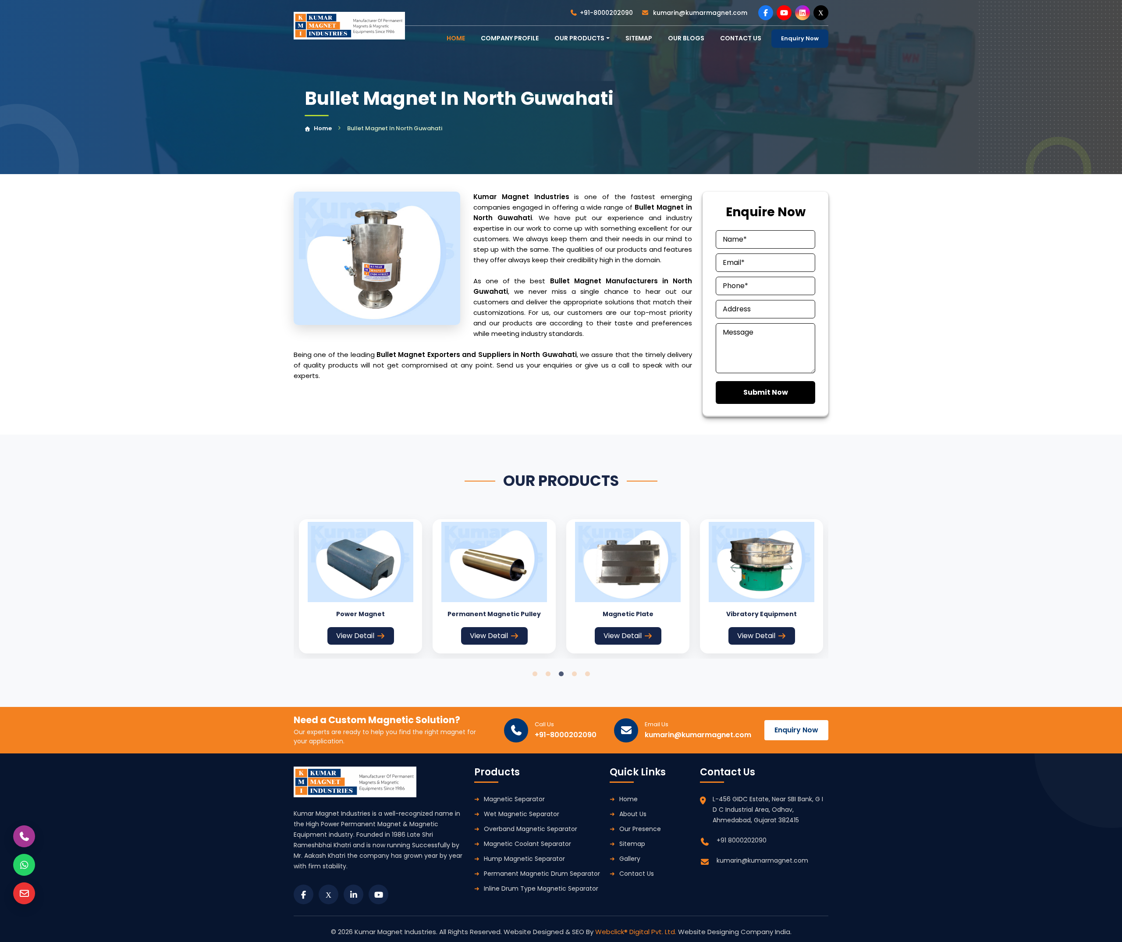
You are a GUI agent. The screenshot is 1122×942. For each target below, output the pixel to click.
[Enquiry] (24, 893)
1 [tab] (534, 674)
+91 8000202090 (742, 840)
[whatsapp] (24, 865)
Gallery (629, 858)
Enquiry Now (800, 38)
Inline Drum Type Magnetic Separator (541, 888)
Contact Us (636, 873)
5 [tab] (587, 674)
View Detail (355, 636)
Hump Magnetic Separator (524, 858)
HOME (456, 38)
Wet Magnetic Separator (521, 814)
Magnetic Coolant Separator (527, 843)
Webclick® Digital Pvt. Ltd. (636, 931)
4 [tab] (574, 674)
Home (323, 128)
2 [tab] (547, 674)
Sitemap (638, 38)
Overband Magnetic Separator (530, 828)
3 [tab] (561, 674)
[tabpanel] (360, 586)
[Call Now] (24, 836)
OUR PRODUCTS (579, 38)
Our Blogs (686, 38)
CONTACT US (740, 38)
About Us (632, 814)
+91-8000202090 (606, 12)
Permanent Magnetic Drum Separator (542, 873)
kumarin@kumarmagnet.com (699, 12)
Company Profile (510, 38)
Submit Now (765, 392)
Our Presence (640, 828)
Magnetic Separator (514, 799)
